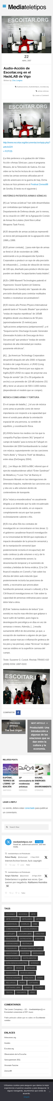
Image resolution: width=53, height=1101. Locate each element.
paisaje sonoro (13, 978)
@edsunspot (22, 857)
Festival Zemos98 (39, 184)
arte (33, 914)
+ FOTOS (7, 151)
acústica (23, 914)
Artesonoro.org (10, 1037)
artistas (40, 919)
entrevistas (25, 939)
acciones (10, 914)
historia (25, 953)
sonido (27, 988)
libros (9, 968)
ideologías (38, 953)
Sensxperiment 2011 (12, 1060)
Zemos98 (8, 1071)
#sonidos (42, 882)
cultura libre (25, 934)
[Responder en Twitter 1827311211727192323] (6, 893)
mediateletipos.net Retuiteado (19, 854)
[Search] (7, 827)
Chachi (26, 1097)
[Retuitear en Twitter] (6, 853)
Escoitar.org (9, 1049)
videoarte (21, 992)
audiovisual (11, 924)
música (19, 968)
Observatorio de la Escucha (15, 1054)
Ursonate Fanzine (11, 1065)
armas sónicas (43, 91)
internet (35, 963)
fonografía (11, 948)
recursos (10, 983)
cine (35, 924)
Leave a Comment (42, 95)
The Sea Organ (13, 730)
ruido (22, 983)
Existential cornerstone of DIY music (18, 1012)
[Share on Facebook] (18, 712)
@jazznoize (24, 876)
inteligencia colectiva (16, 963)
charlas (25, 924)
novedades (11, 973)
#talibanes (33, 882)
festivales (27, 944)
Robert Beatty (10, 857)
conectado (30, 808)
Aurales (7, 1043)
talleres (39, 988)
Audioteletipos (34, 87)
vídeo (32, 992)
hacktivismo (11, 953)
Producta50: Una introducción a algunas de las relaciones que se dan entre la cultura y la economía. (39, 738)
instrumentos (29, 958)
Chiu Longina (17, 80)
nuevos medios (27, 973)
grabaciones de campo (31, 948)
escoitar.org (44, 87)
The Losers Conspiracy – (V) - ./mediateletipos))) (23, 1009)
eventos (39, 939)
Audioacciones (22, 87)
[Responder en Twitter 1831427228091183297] (6, 865)
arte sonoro (12, 919)
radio (40, 978)
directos (40, 934)
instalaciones (12, 958)
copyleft (10, 934)
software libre (13, 988)
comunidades (12, 929)
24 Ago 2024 (36, 876)
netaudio (31, 968)
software (33, 983)
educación (11, 939)
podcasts (28, 978)
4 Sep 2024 (35, 857)
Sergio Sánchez (11, 876)
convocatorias (30, 929)
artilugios (27, 919)
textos (9, 992)
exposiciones (12, 944)
